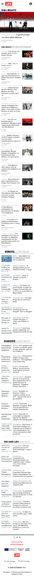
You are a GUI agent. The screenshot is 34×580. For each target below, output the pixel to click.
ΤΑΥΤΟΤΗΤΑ (16, 542)
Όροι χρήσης (6, 572)
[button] (2, 4)
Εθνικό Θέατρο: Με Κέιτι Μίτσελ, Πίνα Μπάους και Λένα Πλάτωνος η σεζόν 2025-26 (10, 91)
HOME (3, 7)
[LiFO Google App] (10, 562)
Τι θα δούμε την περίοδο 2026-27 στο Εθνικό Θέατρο (10, 53)
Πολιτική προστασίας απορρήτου (21, 572)
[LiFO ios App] (24, 562)
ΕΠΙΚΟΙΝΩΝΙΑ (17, 545)
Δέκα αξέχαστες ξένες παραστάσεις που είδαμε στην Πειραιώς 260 (10, 181)
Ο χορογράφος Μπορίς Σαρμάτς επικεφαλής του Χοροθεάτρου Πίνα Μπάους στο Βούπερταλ (10, 153)
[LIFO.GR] (8, 4)
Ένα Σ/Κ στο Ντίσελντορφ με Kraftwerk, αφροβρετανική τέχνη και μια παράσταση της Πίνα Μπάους (11, 123)
